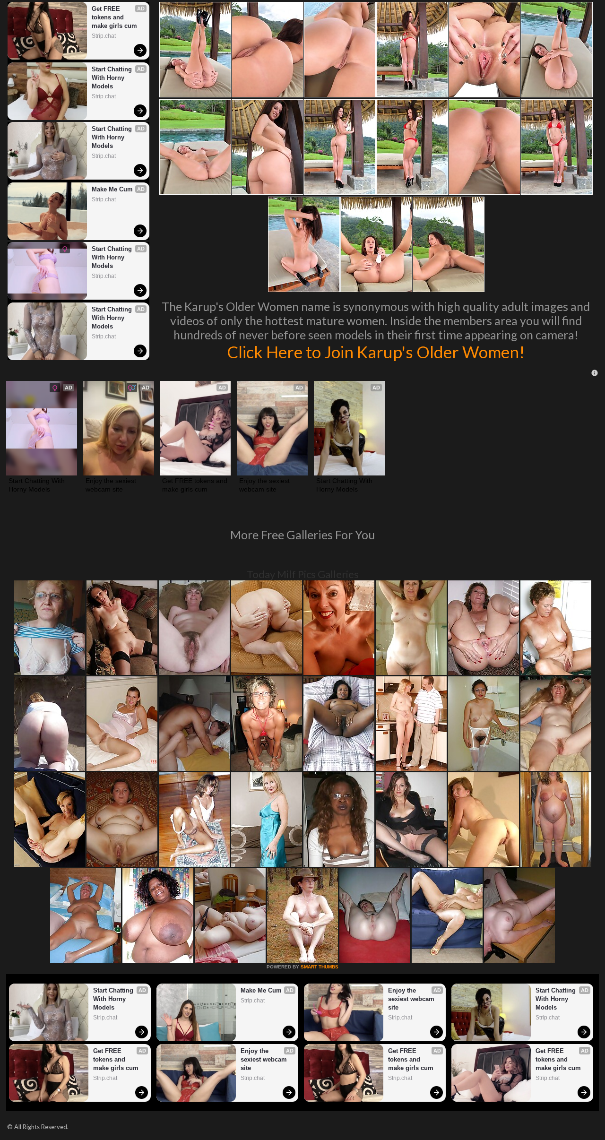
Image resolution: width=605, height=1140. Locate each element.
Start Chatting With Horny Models (113, 78)
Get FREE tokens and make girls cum (114, 17)
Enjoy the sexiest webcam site (112, 485)
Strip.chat (104, 36)
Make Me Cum (112, 189)
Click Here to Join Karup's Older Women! (376, 352)
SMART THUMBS (319, 966)
